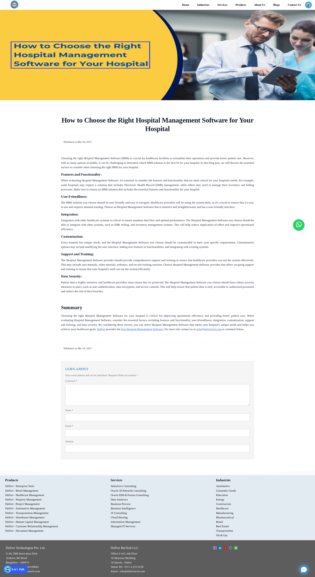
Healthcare (222, 508)
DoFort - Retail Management (21, 490)
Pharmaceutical (225, 517)
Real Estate (222, 526)
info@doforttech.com (132, 571)
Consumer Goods (226, 490)
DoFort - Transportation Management (27, 513)
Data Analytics (119, 499)
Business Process (121, 504)
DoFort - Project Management (22, 504)
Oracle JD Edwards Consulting (128, 490)
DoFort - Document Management (24, 530)
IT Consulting (119, 513)
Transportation (224, 530)
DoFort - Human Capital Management (27, 521)
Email (69, 426)
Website (69, 441)
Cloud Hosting (119, 517)
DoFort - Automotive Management (25, 508)
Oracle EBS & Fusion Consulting (130, 495)
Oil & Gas (222, 535)
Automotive (223, 486)
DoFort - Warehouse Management (24, 517)
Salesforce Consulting (123, 486)
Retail (219, 521)
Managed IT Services (123, 526)
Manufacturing (224, 513)
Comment (71, 381)
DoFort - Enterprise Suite (19, 486)
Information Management (125, 521)
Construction (223, 504)
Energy (220, 499)
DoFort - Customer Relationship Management (31, 526)
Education (222, 495)
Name (69, 410)
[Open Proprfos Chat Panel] (304, 570)
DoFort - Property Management (23, 499)
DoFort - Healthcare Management (24, 495)
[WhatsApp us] (298, 225)
